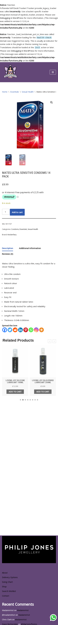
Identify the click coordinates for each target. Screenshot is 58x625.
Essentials (14, 91)
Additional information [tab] (30, 248)
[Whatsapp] (31, 329)
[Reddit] (15, 329)
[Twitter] (10, 329)
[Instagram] (36, 329)
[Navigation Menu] (53, 72)
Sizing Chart (7, 582)
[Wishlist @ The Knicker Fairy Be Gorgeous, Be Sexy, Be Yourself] (10, 72)
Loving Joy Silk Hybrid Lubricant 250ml (43, 381)
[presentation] (49, 341)
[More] (41, 329)
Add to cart (17, 212)
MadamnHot (23, 610)
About (5, 572)
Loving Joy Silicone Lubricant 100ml (15, 381)
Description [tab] (7, 248)
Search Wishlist (9, 591)
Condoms (15, 229)
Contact (5, 595)
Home (4, 91)
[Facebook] (4, 329)
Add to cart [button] (15, 391)
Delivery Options (10, 577)
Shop (4, 586)
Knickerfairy (12, 234)
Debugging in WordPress (11, 18)
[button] (51, 102)
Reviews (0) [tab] (7, 253)
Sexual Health (28, 91)
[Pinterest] (25, 329)
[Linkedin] (20, 329)
